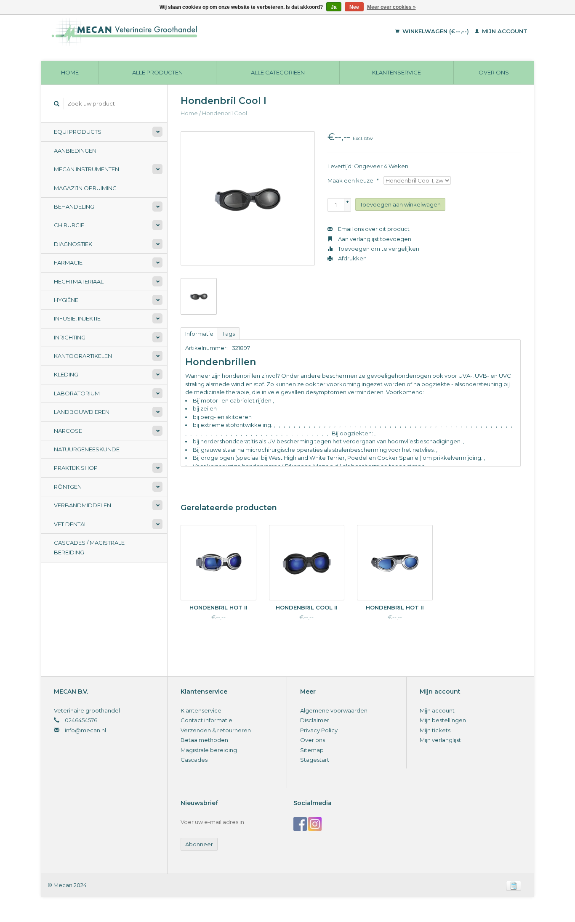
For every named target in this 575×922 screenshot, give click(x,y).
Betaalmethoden (204, 740)
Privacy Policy (319, 730)
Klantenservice (396, 72)
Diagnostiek (73, 244)
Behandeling (74, 206)
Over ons (494, 72)
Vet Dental (70, 524)
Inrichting (69, 337)
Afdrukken (352, 258)
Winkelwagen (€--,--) (436, 31)
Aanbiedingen (75, 150)
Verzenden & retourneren (216, 730)
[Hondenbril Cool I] (247, 198)
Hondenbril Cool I (226, 113)
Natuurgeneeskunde (87, 449)
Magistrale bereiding (209, 750)
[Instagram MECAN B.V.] (315, 824)
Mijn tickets (435, 730)
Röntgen (68, 486)
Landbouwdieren (81, 411)
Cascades (194, 759)
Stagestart (314, 759)
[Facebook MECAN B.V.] (300, 824)
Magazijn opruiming (85, 188)
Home (70, 72)
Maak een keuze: (352, 180)
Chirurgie (69, 225)
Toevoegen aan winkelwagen (400, 204)
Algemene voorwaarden (333, 710)
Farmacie (68, 262)
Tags (228, 333)
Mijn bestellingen (443, 720)
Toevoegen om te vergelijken (378, 248)
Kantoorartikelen (83, 355)
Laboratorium (77, 393)
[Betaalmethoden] (513, 885)
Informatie (199, 333)
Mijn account (503, 31)
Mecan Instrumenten (86, 169)
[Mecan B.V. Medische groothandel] (182, 31)
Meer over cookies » (391, 7)
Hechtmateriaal (79, 281)
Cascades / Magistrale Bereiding (89, 547)
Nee (354, 7)
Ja (334, 7)
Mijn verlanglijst (440, 740)
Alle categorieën (278, 72)
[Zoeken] (57, 104)
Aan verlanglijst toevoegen (374, 239)
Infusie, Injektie (77, 318)
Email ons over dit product (373, 228)
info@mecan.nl (85, 730)
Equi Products (77, 131)
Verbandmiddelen (82, 505)
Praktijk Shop (76, 467)
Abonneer (199, 844)
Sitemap (312, 750)
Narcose (68, 430)
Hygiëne (66, 300)
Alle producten (157, 72)
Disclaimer (314, 720)
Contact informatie (206, 720)
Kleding (66, 374)
